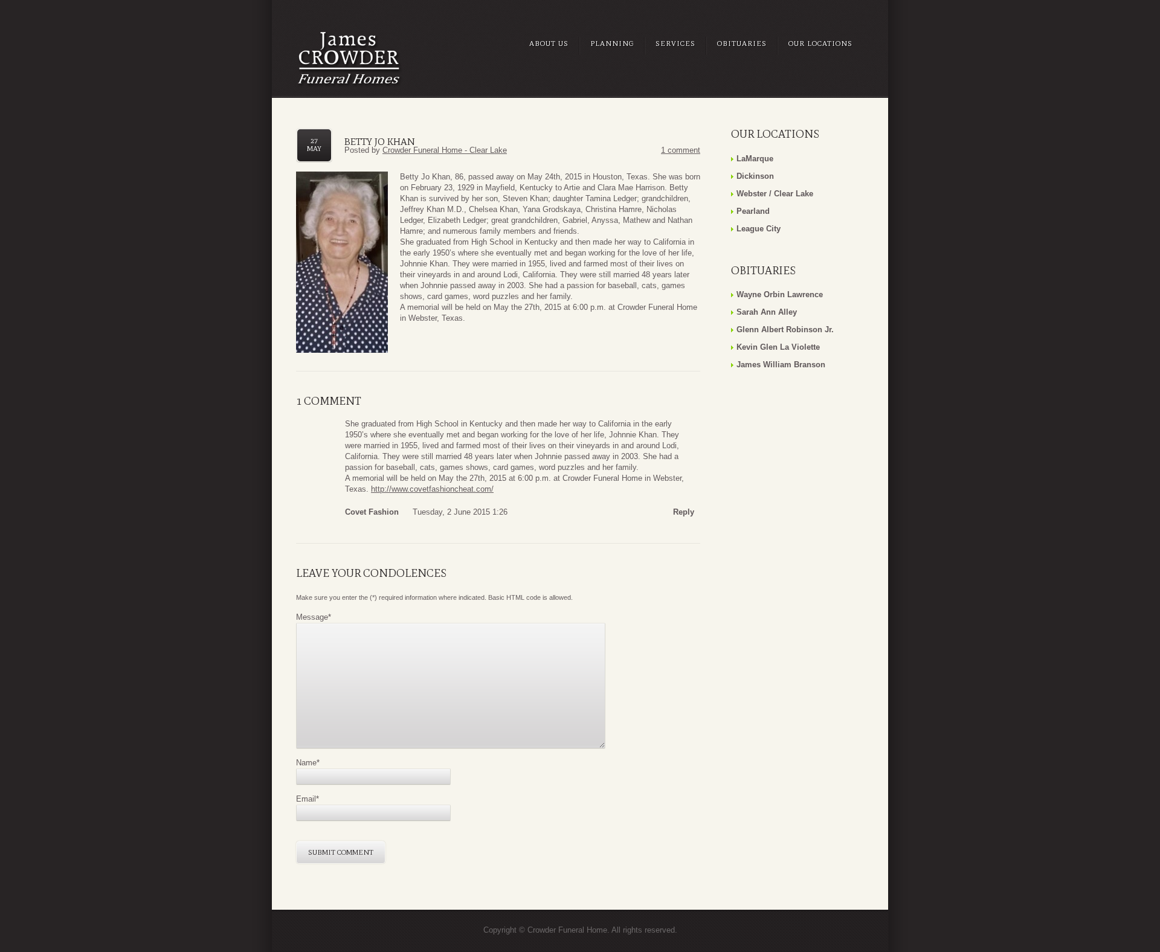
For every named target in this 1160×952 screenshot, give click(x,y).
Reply (683, 511)
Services (675, 43)
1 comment (680, 150)
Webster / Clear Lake (774, 193)
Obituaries (742, 43)
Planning (612, 43)
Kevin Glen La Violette (778, 347)
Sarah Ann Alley (766, 312)
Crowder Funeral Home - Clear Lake (444, 150)
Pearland (753, 211)
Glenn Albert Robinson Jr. (785, 329)
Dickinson (755, 176)
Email (307, 798)
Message (313, 617)
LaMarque (754, 158)
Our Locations (820, 43)
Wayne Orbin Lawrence (779, 294)
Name (308, 762)
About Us (549, 43)
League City (758, 228)
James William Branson (780, 364)
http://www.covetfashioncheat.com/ (432, 489)
